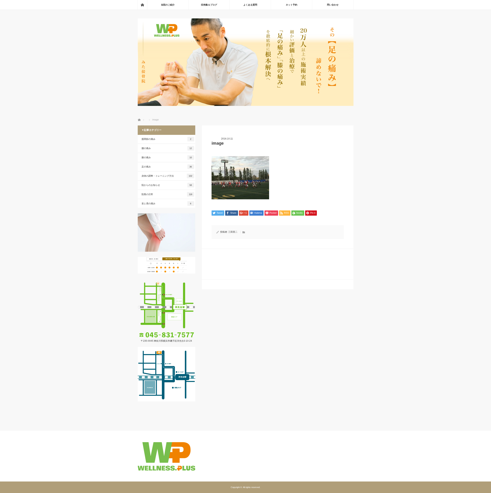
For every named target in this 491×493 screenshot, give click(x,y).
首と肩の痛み (166, 203)
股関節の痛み (166, 139)
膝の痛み (167, 157)
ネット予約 (291, 4)
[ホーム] (142, 5)
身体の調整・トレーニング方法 (167, 176)
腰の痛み (167, 148)
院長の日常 (167, 194)
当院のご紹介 (168, 4)
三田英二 (232, 232)
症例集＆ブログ (209, 4)
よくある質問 (250, 4)
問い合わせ (333, 4)
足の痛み (167, 166)
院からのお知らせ (167, 185)
